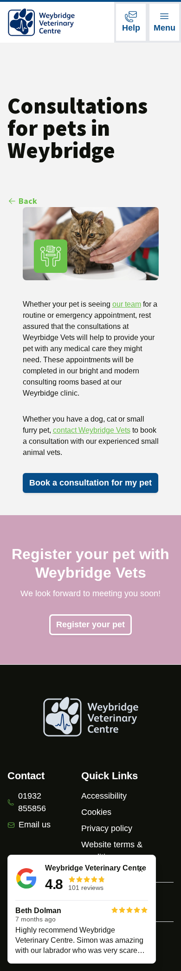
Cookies (96, 812)
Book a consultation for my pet (90, 482)
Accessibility (104, 796)
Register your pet (90, 624)
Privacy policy (106, 828)
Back (28, 200)
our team (126, 304)
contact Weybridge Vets (91, 430)
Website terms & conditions (111, 851)
